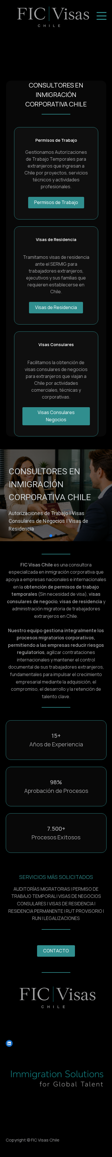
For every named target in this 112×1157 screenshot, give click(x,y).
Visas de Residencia (56, 307)
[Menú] (101, 16)
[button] (50, 535)
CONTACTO (56, 951)
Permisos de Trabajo (56, 202)
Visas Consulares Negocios (56, 416)
